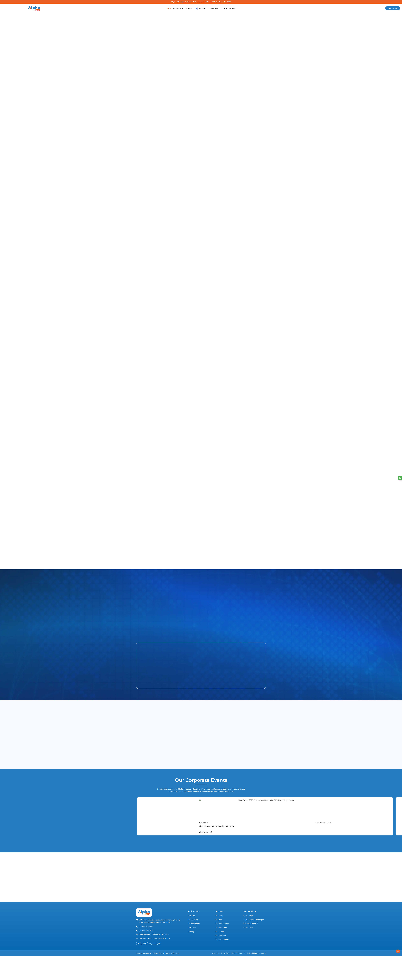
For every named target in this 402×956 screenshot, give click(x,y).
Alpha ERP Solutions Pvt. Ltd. (238, 953)
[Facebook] (137, 943)
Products (177, 8)
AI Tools (202, 8)
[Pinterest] (158, 943)
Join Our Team (230, 8)
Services (188, 8)
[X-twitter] (142, 943)
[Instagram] (154, 943)
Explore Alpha (214, 8)
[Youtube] (150, 943)
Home (168, 8)
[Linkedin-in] (146, 943)
